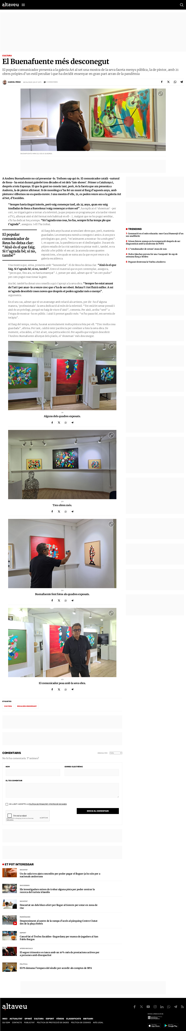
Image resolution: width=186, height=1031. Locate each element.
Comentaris (52, 82)
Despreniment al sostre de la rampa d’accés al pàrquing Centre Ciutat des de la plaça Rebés (58, 922)
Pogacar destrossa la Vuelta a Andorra (147, 262)
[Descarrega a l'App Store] (154, 1025)
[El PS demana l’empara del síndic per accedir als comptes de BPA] (9, 967)
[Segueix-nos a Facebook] (134, 1006)
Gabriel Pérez (14, 82)
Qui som (6, 1022)
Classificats (73, 1019)
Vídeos (60, 1019)
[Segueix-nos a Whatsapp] (168, 1006)
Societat (24, 870)
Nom (8, 767)
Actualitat (16, 1019)
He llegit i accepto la (38, 804)
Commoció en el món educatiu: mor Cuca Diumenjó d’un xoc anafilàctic (154, 234)
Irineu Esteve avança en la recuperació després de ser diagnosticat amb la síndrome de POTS (153, 242)
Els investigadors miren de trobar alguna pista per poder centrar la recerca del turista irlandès (57, 891)
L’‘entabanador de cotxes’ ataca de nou (147, 249)
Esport (23, 933)
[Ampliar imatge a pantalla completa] (160, 94)
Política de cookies (81, 1022)
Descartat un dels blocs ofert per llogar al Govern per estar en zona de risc (58, 906)
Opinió (28, 1019)
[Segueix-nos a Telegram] (175, 1006)
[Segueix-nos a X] (141, 1006)
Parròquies (25, 917)
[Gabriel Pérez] (4, 82)
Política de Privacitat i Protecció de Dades (48, 804)
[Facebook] (162, 82)
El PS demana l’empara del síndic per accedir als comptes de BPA (56, 968)
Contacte (17, 1022)
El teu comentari (14, 781)
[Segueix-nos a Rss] (182, 1006)
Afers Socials (26, 948)
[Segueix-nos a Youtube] (148, 1006)
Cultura (7, 55)
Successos (24, 885)
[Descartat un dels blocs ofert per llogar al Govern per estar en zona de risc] (9, 904)
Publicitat (29, 1022)
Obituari (88, 1019)
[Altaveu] (10, 5)
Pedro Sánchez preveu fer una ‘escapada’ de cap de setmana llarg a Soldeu (152, 255)
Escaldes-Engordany (27, 706)
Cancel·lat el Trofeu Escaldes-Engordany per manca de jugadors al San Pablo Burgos (59, 938)
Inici (4, 1019)
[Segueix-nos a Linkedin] (161, 1006)
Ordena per (102, 753)
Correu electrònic (74, 767)
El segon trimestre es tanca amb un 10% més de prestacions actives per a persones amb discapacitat (59, 954)
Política (23, 964)
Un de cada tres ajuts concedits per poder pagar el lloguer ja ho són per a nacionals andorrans (60, 875)
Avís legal (98, 1022)
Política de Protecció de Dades (53, 1022)
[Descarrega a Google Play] (171, 1025)
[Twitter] (168, 82)
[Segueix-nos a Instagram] (155, 1006)
